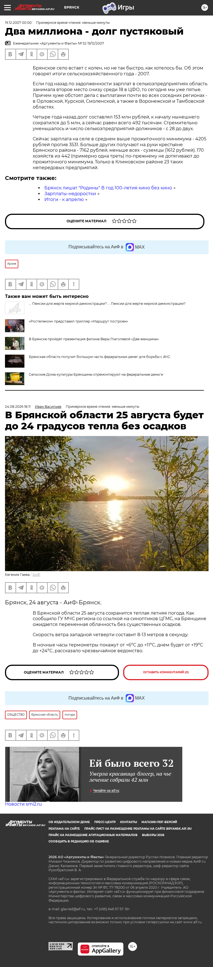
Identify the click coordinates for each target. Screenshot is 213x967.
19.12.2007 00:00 (18, 22)
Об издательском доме (69, 822)
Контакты (128, 822)
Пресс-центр (105, 822)
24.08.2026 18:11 (18, 406)
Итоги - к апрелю (64, 199)
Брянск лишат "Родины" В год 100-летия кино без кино (108, 187)
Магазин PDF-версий (159, 822)
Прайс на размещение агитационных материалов (93, 835)
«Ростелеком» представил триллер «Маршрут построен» (78, 321)
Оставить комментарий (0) (166, 672)
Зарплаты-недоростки (70, 193)
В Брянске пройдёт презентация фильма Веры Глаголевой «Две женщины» (94, 339)
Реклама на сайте (64, 829)
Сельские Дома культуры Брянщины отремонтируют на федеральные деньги (96, 374)
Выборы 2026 (153, 835)
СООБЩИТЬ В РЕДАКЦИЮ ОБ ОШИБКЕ (79, 841)
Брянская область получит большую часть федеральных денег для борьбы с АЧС (99, 357)
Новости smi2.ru (23, 804)
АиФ (36, 575)
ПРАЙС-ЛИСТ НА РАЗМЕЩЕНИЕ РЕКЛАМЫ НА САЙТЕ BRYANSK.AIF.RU (138, 829)
